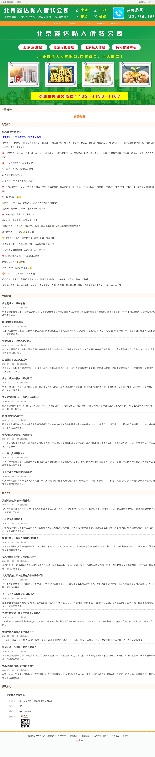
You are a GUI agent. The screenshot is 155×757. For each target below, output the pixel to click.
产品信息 (58, 23)
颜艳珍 (125, 736)
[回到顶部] (152, 754)
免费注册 (85, 736)
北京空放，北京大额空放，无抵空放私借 (21, 137)
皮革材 (3, 2)
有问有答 (101, 23)
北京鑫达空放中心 (11, 131)
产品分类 (72, 23)
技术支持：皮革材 (101, 736)
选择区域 (142, 2)
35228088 (62, 736)
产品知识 (86, 23)
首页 (44, 23)
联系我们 (115, 23)
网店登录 (74, 736)
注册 (150, 2)
